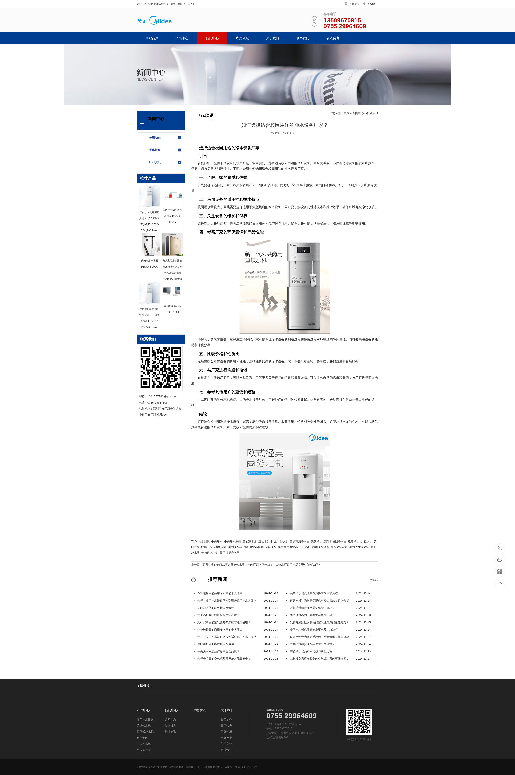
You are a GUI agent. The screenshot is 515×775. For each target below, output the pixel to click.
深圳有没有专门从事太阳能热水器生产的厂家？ (232, 564)
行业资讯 (155, 162)
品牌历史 (226, 737)
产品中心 (182, 38)
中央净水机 (144, 743)
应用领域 (242, 38)
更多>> (373, 580)
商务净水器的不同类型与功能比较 (330, 615)
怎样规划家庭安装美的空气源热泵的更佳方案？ (330, 622)
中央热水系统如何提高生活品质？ (237, 615)
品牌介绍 (226, 731)
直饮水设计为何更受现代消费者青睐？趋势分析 (330, 600)
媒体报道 (155, 149)
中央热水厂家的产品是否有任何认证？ (297, 564)
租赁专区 (142, 737)
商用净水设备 (145, 719)
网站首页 (151, 38)
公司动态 (155, 137)
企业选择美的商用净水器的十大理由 (237, 593)
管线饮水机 (144, 725)
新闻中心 (212, 38)
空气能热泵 (144, 749)
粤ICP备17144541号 (246, 767)
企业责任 (226, 749)
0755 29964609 (499, 548)
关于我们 (272, 38)
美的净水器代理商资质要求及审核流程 (330, 593)
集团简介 (226, 719)
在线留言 (354, 3)
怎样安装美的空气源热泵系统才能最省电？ (237, 622)
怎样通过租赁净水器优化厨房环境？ (330, 607)
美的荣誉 (226, 725)
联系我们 (372, 3)
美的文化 (226, 743)
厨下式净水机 (145, 731)
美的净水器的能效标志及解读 (237, 607)
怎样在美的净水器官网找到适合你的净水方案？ (237, 600)
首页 (346, 113)
